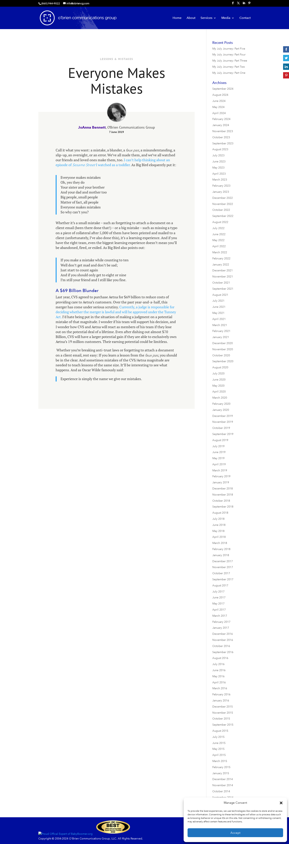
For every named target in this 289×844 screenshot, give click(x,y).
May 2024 (218, 107)
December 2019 (222, 416)
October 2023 (221, 137)
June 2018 (218, 525)
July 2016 (218, 664)
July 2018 (218, 519)
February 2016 (221, 694)
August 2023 (220, 149)
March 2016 (219, 688)
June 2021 (218, 307)
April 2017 (219, 609)
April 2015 (219, 755)
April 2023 (219, 173)
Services (206, 18)
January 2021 (220, 337)
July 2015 (218, 737)
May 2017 (218, 603)
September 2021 (222, 288)
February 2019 (221, 476)
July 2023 (218, 155)
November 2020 (222, 349)
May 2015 (218, 749)
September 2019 (222, 434)
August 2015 (220, 731)
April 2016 (219, 682)
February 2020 (221, 403)
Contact (245, 18)
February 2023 (221, 185)
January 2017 (220, 627)
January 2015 (220, 773)
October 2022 (221, 210)
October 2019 (221, 428)
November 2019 (222, 422)
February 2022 (221, 258)
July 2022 (218, 228)
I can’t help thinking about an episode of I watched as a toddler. (113, 162)
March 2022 (219, 252)
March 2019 (219, 470)
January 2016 (220, 700)
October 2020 (221, 355)
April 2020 (219, 391)
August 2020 (220, 367)
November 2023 (222, 131)
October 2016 (221, 646)
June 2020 (218, 379)
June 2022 (218, 234)
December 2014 (222, 779)
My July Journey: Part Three (229, 60)
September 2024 (222, 88)
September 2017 (222, 579)
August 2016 (220, 658)
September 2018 (222, 506)
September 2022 (222, 216)
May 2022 (218, 240)
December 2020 (222, 343)
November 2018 (222, 494)
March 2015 (219, 761)
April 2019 (219, 464)
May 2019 (218, 458)
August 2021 (220, 295)
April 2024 (219, 113)
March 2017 (219, 615)
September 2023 (222, 143)
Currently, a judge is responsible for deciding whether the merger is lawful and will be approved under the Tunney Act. (116, 312)
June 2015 (218, 743)
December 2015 (222, 706)
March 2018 (219, 543)
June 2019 (218, 452)
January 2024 (220, 125)
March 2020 (219, 397)
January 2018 (220, 555)
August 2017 (220, 585)
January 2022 (220, 264)
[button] (281, 803)
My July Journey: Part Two (228, 66)
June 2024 (218, 101)
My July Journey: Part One (228, 73)
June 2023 (218, 161)
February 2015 (221, 767)
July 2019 (218, 446)
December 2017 (222, 561)
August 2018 (220, 512)
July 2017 (218, 591)
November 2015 (222, 712)
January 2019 (220, 482)
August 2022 (220, 222)
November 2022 (222, 204)
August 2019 (220, 440)
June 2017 (218, 597)
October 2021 (221, 282)
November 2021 (222, 276)
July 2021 (218, 300)
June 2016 (218, 670)
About (191, 18)
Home (177, 18)
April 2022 (219, 246)
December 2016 (222, 634)
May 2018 (218, 531)
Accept (235, 833)
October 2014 (221, 791)
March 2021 (219, 325)
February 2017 (221, 622)
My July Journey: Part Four (229, 54)
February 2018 (221, 549)
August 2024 (220, 95)
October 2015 (221, 718)
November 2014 (222, 785)
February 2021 (221, 331)
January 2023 (220, 191)
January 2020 (220, 410)
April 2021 (219, 319)
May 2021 (218, 313)
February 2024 (221, 119)
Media (225, 18)
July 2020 (218, 373)
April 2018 (219, 537)
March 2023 (219, 179)
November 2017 (222, 567)
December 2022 (222, 198)
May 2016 (218, 676)
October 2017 (221, 573)
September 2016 (222, 652)
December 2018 (222, 488)
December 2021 (222, 270)
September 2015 (222, 724)
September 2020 (222, 361)
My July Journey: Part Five (228, 48)
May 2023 (218, 167)
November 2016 (222, 640)
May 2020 (218, 385)
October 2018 (221, 500)
